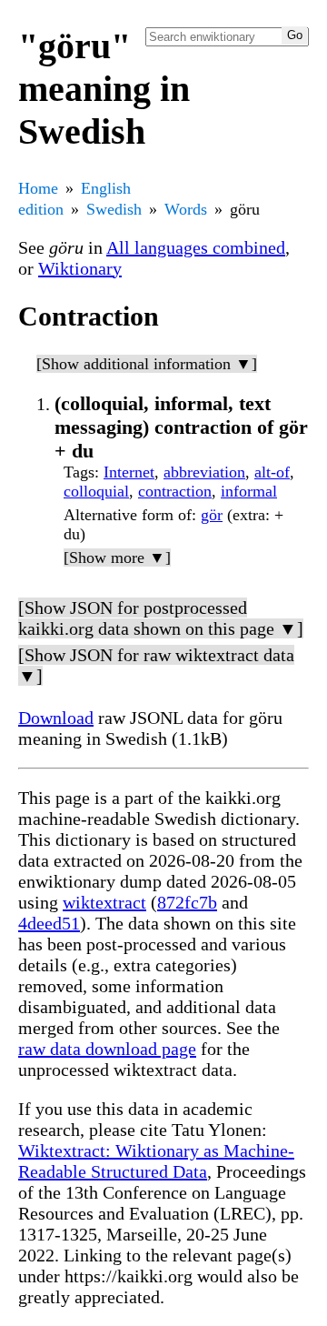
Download (56, 718)
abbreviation (204, 472)
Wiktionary (80, 268)
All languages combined (195, 247)
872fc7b (187, 902)
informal (249, 491)
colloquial (96, 491)
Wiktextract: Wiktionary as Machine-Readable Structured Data (156, 1160)
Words (185, 209)
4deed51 (49, 923)
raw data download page (107, 1049)
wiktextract (104, 902)
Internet (129, 472)
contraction (175, 491)
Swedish (114, 209)
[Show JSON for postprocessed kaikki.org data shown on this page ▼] (160, 618)
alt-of (272, 472)
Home (38, 188)
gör (212, 515)
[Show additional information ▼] (146, 364)
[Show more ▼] (117, 557)
